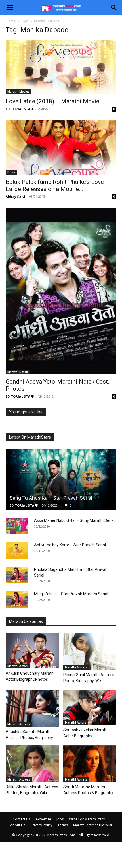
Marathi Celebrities (26, 621)
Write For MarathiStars (87, 819)
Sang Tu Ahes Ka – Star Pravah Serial (51, 498)
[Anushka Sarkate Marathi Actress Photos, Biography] (32, 708)
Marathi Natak (17, 372)
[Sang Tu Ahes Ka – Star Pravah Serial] (61, 479)
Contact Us (21, 819)
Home (11, 21)
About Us (17, 825)
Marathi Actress (76, 667)
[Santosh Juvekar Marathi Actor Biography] (90, 707)
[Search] (114, 7)
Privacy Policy (41, 825)
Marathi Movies (18, 92)
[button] (10, 7)
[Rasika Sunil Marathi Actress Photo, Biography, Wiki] (90, 651)
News (11, 172)
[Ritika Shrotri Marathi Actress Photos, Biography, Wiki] (32, 763)
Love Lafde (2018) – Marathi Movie (52, 101)
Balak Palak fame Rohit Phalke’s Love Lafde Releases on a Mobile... (55, 185)
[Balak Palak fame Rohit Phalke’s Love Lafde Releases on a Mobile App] (61, 147)
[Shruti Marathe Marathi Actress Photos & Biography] (90, 763)
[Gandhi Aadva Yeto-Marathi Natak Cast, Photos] (61, 291)
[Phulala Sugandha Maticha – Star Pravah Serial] (17, 575)
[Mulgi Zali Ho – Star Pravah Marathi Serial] (17, 599)
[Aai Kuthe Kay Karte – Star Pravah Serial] (17, 550)
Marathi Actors (18, 666)
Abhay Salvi (15, 196)
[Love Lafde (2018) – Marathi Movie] (61, 67)
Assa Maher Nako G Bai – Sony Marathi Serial (74, 520)
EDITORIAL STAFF (20, 109)
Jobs (60, 819)
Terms (63, 825)
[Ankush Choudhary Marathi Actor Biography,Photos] (32, 650)
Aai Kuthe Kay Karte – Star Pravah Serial (70, 545)
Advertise (43, 819)
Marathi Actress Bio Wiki (92, 825)
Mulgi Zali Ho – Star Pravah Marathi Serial (71, 594)
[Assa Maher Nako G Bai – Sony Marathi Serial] (17, 526)
